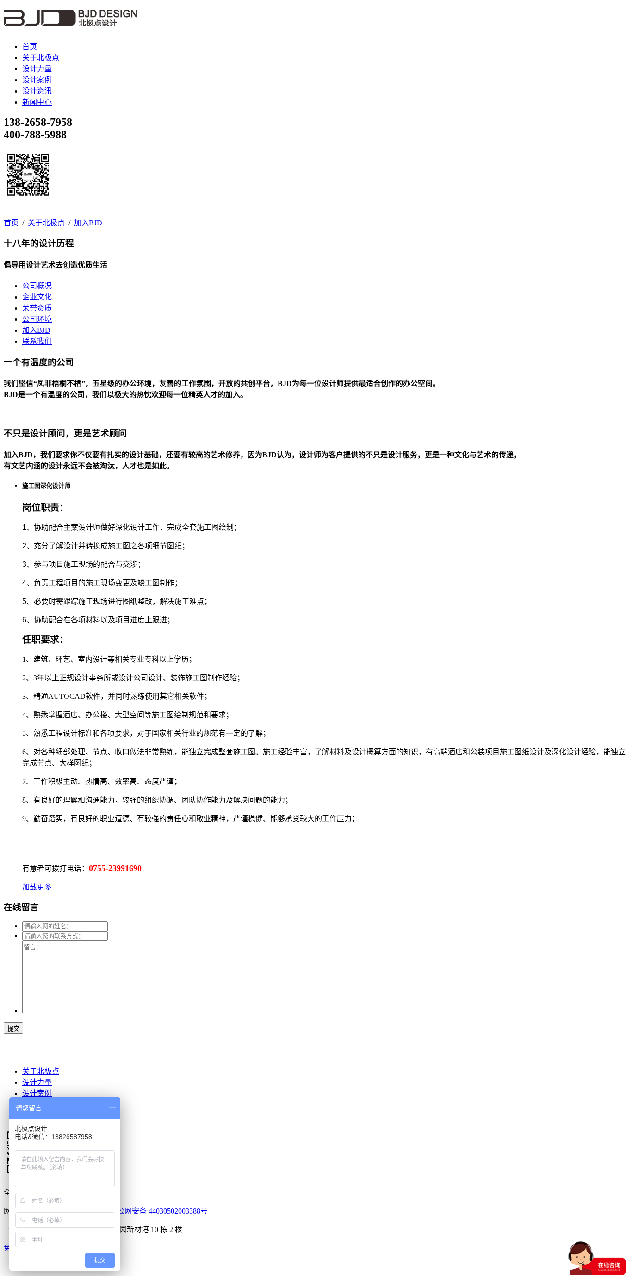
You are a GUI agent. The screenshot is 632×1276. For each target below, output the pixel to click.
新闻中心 (37, 102)
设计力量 (37, 69)
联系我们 (37, 341)
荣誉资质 (37, 308)
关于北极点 (40, 58)
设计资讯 (37, 91)
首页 (29, 46)
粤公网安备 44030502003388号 (159, 1211)
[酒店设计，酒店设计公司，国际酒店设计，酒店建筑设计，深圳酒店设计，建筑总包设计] (70, 21)
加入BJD (88, 223)
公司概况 (37, 286)
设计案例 (37, 80)
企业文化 (37, 297)
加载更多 (37, 887)
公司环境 (37, 319)
